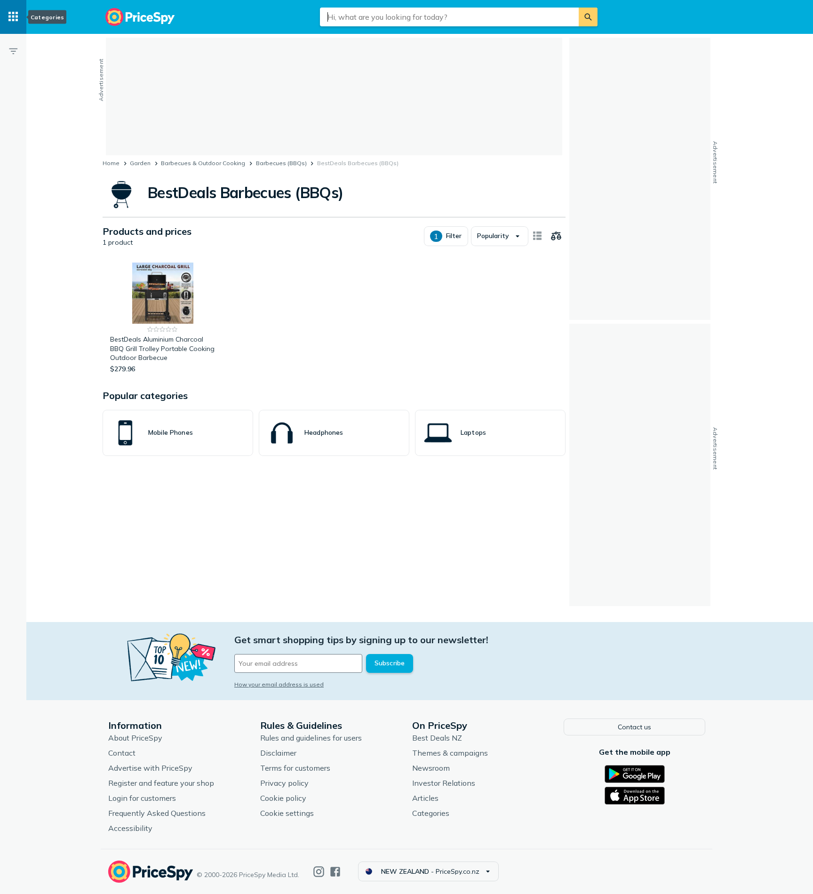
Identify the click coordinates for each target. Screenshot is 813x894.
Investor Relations (443, 783)
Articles (425, 798)
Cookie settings (287, 813)
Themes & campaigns (450, 753)
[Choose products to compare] (556, 236)
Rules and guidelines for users (311, 737)
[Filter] (13, 50)
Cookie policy (283, 798)
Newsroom (431, 768)
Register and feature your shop (161, 783)
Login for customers (142, 798)
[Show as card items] (537, 236)
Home (111, 163)
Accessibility (130, 828)
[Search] (588, 17)
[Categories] (13, 17)
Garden (140, 163)
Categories (430, 813)
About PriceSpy (135, 737)
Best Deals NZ (437, 737)
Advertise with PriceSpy (150, 768)
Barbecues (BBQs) (281, 163)
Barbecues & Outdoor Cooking (203, 163)
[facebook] (335, 871)
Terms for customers (295, 768)
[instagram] (318, 871)
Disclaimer (278, 753)
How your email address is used (279, 684)
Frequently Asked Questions (157, 813)
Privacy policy (284, 783)
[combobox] (449, 17)
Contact (122, 753)
